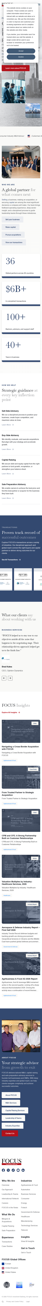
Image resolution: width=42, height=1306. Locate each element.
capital (11, 202)
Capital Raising (8, 1226)
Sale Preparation (8, 1231)
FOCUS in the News (10, 1208)
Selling (4, 200)
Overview (5, 1185)
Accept (21, 51)
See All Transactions (10, 560)
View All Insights (27, 1241)
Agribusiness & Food (29, 1185)
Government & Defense (30, 1212)
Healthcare (25, 1217)
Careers (5, 1203)
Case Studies (7, 1246)
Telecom (24, 1230)
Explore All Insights (9, 712)
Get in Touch (26, 1253)
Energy (24, 1203)
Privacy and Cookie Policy (14, 1301)
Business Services (28, 1194)
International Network (10, 1199)
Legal (28, 1301)
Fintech (24, 1208)
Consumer (25, 1199)
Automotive (25, 1190)
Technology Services (29, 1226)
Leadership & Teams (10, 1194)
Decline (21, 57)
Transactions (7, 1242)
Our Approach (7, 1190)
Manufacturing (26, 1221)
